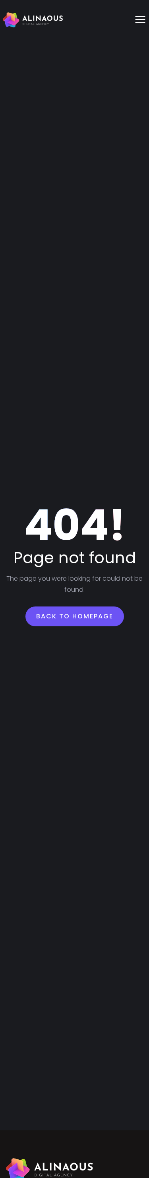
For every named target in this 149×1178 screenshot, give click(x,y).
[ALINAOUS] (33, 20)
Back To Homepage (74, 616)
